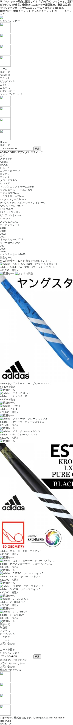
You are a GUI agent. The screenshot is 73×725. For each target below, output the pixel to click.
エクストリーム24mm (12, 196)
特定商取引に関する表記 (13, 660)
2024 (3, 245)
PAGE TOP (6, 723)
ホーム (3, 68)
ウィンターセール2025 (13, 254)
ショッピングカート (11, 20)
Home (3, 142)
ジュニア (5, 167)
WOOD (4, 164)
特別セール (6, 257)
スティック (6, 158)
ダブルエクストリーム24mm (16, 189)
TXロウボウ (6, 209)
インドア (5, 183)
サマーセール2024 (10, 242)
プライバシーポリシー (12, 663)
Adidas (4, 161)
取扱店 (3, 627)
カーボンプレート (10, 224)
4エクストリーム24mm (13, 199)
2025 (3, 248)
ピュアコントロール (11, 215)
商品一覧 (5, 71)
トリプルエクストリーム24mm (17, 186)
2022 (3, 233)
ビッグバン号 (7, 81)
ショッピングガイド (11, 94)
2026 (3, 251)
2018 (3, 228)
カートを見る (7, 649)
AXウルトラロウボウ (11, 205)
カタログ (5, 84)
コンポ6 (4, 177)
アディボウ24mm (9, 193)
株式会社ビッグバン (11, 669)
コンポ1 (4, 173)
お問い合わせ (7, 90)
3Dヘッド (5, 218)
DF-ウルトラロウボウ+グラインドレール (22, 202)
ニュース (5, 87)
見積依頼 (5, 75)
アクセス (5, 78)
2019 (3, 230)
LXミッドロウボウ (10, 212)
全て (2, 155)
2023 (3, 236)
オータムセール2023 (11, 239)
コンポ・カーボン (10, 170)
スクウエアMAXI (9, 221)
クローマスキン (8, 180)
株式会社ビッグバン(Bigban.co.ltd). (33, 717)
